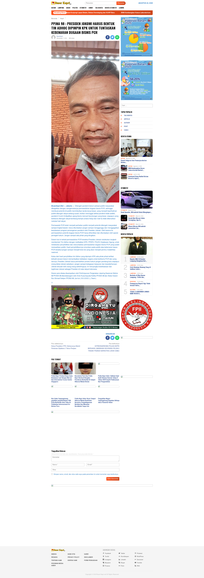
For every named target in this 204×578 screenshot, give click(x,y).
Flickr (122, 566)
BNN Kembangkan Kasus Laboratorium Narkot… (136, 169)
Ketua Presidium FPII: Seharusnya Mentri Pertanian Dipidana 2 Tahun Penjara (65, 346)
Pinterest (139, 553)
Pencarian (121, 3)
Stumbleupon (125, 556)
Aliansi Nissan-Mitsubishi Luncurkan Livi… (137, 227)
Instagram (108, 559)
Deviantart (140, 559)
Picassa (107, 566)
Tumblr (107, 556)
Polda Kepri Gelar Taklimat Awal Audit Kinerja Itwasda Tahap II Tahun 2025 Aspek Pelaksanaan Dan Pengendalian (108, 379)
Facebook (108, 553)
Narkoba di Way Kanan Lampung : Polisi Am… (137, 276)
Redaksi (54, 557)
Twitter (123, 553)
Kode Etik (71, 554)
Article (127, 119)
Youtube (139, 562)
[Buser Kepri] (61, 3)
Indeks (54, 554)
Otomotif (124, 210)
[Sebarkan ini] (108, 37)
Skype (123, 562)
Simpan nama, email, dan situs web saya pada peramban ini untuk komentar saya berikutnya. (86, 474)
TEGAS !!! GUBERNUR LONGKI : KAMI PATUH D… (140, 292)
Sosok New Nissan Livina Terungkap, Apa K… (136, 219)
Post (126, 126)
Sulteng (132, 290)
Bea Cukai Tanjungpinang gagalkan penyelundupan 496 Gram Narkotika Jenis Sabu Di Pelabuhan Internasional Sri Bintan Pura (61, 402)
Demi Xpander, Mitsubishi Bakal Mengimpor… (136, 212)
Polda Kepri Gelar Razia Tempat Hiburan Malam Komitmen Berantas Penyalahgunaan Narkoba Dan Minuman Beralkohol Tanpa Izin (85, 402)
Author (127, 122)
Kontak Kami (72, 560)
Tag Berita (128, 115)
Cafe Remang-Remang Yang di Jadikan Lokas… (140, 268)
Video (126, 130)
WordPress (140, 556)
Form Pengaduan (90, 560)
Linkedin (123, 559)
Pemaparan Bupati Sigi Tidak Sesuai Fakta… (140, 284)
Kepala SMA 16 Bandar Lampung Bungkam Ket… (138, 260)
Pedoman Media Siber (57, 564)
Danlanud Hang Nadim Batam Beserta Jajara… (138, 177)
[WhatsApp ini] (117, 37)
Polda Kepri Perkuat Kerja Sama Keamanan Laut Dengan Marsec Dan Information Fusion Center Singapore (62, 379)
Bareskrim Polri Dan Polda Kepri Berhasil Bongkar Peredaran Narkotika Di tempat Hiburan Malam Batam (85, 379)
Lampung (133, 257)
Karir (86, 554)
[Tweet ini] (112, 37)
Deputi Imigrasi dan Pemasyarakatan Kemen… (134, 161)
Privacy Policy (73, 557)
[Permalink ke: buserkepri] (53, 37)
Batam (123, 158)
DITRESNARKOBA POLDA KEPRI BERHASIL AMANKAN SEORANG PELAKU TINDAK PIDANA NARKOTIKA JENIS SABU (103, 347)
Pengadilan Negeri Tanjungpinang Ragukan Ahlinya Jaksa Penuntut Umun (108, 400)
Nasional (133, 281)
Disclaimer (88, 557)
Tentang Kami (56, 560)
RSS (138, 566)
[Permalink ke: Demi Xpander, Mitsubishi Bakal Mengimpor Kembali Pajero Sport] (137, 200)
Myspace (107, 562)
